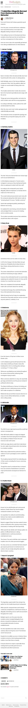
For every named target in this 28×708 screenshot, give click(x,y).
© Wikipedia (13, 596)
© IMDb (13, 170)
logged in (8, 686)
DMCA (3, 705)
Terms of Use (16, 705)
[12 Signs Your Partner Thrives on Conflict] (5, 658)
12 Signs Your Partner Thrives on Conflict (16, 657)
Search (26, 698)
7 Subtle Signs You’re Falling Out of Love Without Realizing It (18, 666)
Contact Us (16, 706)
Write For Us (8, 705)
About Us (11, 706)
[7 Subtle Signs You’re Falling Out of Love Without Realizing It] (5, 667)
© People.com (13, 70)
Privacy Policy (23, 705)
